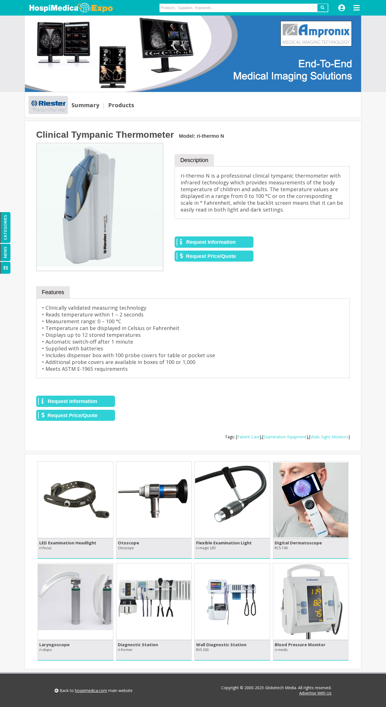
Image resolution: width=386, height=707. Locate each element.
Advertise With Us (315, 693)
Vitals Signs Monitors (329, 436)
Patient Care (248, 436)
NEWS (5, 252)
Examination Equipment (285, 436)
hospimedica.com (91, 690)
